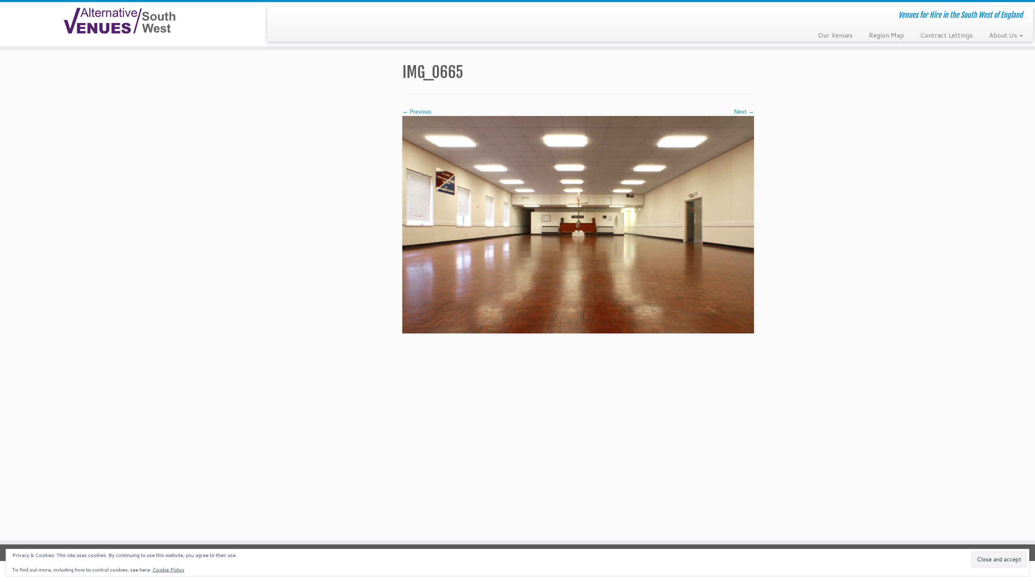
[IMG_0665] (578, 224)
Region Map (886, 35)
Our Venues (835, 35)
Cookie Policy (168, 569)
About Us (1004, 35)
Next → (744, 112)
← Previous (416, 112)
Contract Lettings (946, 35)
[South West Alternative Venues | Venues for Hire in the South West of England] (119, 21)
